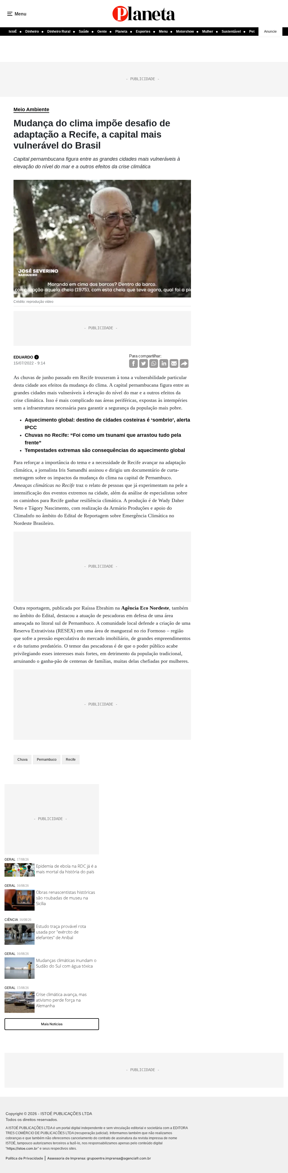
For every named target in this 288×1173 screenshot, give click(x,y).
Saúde (84, 31)
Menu (163, 31)
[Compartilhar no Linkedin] (163, 363)
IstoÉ (13, 31)
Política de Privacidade (24, 1158)
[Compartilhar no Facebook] (133, 363)
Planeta (121, 31)
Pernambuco (47, 760)
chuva (22, 760)
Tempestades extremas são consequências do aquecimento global (105, 450)
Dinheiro (32, 31)
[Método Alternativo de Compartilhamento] (184, 363)
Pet (252, 31)
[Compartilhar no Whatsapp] (153, 363)
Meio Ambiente (31, 109)
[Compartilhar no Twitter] (143, 363)
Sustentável (231, 31)
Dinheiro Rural (58, 31)
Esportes (143, 31)
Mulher (207, 31)
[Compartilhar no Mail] (174, 363)
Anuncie (270, 31)
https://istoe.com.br (22, 1148)
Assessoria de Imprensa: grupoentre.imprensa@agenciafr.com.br (99, 1158)
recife (71, 760)
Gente (102, 31)
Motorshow (185, 31)
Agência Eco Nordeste (145, 608)
